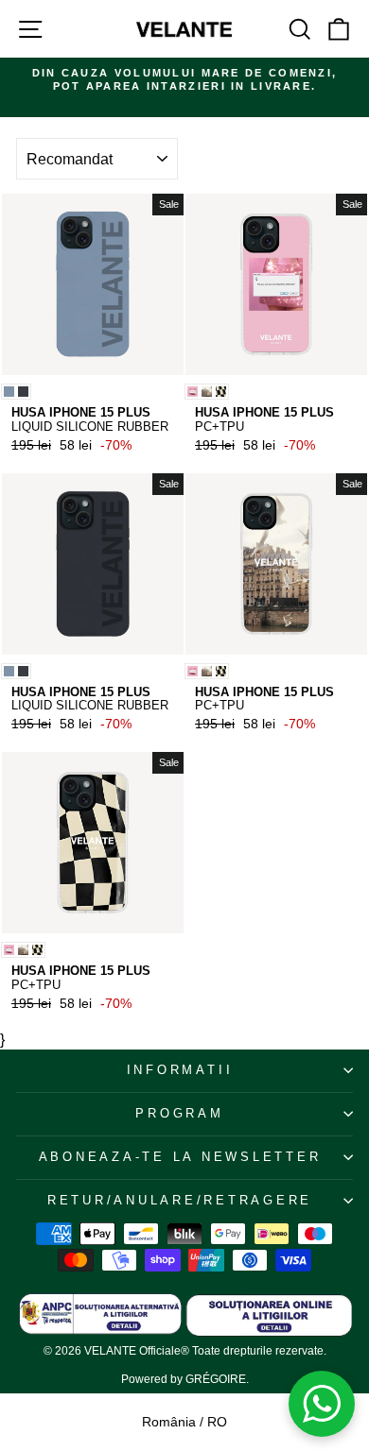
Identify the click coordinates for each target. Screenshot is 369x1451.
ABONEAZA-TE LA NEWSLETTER (180, 1157)
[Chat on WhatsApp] (322, 1404)
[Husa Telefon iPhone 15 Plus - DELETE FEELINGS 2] (192, 391)
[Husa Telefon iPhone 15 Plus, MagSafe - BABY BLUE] (9, 391)
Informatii (180, 1070)
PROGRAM (179, 1113)
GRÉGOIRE (215, 1379)
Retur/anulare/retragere (179, 1200)
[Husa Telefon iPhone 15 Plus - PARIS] (207, 391)
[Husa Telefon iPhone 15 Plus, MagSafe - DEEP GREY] (23, 391)
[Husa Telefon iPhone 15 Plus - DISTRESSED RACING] (221, 391)
